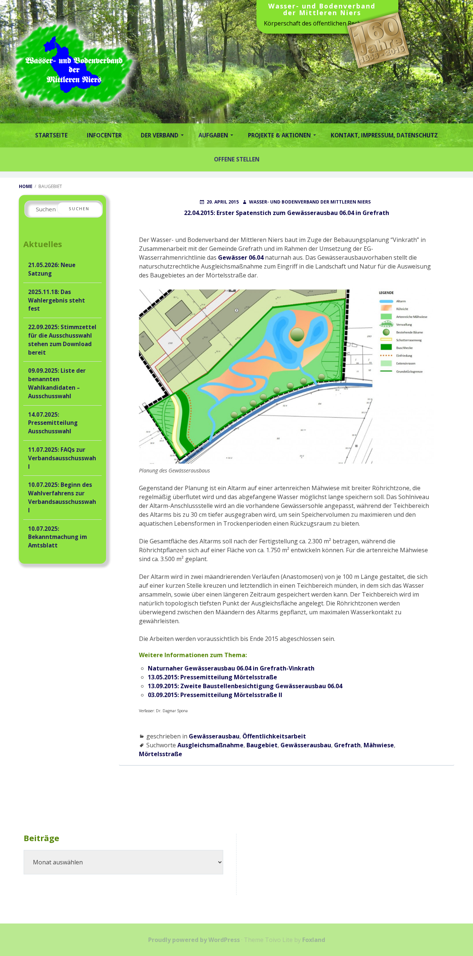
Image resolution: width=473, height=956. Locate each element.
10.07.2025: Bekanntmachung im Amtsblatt (57, 537)
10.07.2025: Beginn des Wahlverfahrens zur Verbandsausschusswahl (62, 497)
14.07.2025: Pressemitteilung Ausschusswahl (53, 423)
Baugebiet (262, 745)
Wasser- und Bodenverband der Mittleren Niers (321, 10)
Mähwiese (379, 745)
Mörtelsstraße (160, 754)
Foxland (313, 940)
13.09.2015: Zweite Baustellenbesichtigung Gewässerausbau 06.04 (245, 686)
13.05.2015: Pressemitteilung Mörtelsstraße (212, 677)
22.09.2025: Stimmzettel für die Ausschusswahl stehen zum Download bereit (62, 339)
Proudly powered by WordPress (194, 940)
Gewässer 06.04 (240, 257)
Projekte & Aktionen (279, 135)
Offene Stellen (236, 159)
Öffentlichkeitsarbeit (274, 736)
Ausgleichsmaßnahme (210, 745)
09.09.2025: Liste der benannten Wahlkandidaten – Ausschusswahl (57, 383)
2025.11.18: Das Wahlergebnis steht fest (56, 300)
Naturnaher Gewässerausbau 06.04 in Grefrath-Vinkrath (231, 668)
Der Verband (159, 135)
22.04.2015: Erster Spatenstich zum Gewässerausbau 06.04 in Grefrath (286, 213)
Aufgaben (213, 135)
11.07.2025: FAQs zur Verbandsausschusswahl (62, 458)
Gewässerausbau (214, 736)
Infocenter (104, 135)
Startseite (51, 135)
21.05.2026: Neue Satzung (51, 269)
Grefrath (347, 745)
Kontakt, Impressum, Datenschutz (384, 135)
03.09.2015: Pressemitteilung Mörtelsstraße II (215, 695)
